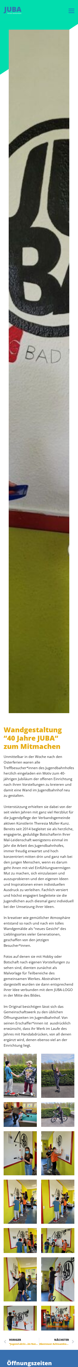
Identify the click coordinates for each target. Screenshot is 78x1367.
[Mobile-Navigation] (71, 10)
